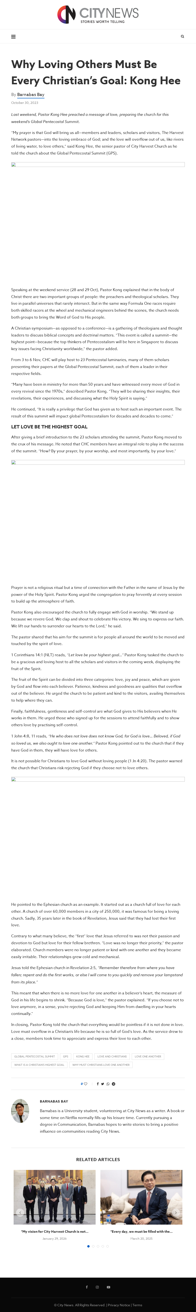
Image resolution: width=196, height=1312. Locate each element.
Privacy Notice (119, 1305)
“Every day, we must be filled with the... (141, 1231)
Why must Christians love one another (101, 1065)
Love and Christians (112, 1057)
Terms (137, 1305)
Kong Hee (82, 1057)
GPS (65, 1057)
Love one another (148, 1057)
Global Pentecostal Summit (34, 1057)
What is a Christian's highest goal (39, 1065)
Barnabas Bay (30, 94)
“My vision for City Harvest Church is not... (54, 1231)
